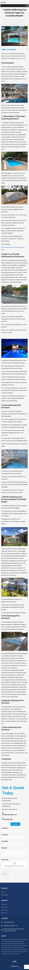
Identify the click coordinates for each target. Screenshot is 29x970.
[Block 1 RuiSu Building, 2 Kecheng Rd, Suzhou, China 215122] (2, 929)
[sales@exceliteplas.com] (2, 925)
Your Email (4, 835)
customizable (18, 215)
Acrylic (2, 892)
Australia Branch (5, 910)
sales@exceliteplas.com (10, 925)
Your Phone (4, 841)
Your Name (4, 828)
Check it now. (22, 58)
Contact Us (4, 912)
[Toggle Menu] (27, 5)
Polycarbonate (4, 894)
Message (4, 848)
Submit (5, 873)
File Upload (4, 859)
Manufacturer (4, 907)
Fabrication (4, 904)
